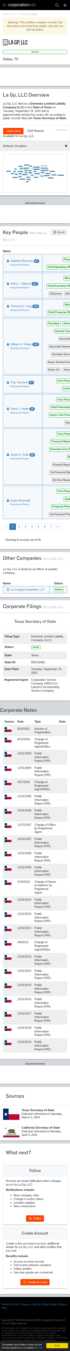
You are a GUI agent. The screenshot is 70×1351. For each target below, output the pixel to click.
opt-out (30, 29)
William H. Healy (24, 344)
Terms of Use (10, 1304)
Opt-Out (36, 1304)
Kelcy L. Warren (23, 283)
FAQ (4, 1307)
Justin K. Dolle (22, 454)
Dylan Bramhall (20, 500)
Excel (61, 232)
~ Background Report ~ (20, 265)
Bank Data (50, 1304)
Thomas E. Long (24, 306)
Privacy (24, 1304)
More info (38, 1347)
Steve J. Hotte (21, 408)
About (62, 1304)
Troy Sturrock (21, 382)
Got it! (57, 1345)
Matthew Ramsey (24, 260)
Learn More (13, 131)
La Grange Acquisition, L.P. (27, 589)
